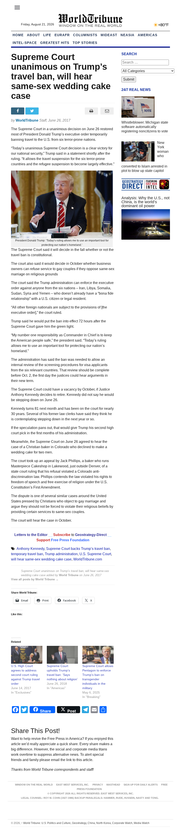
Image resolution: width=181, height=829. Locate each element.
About (33, 35)
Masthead (113, 784)
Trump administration (61, 554)
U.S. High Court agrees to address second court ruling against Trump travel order (25, 674)
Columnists (85, 35)
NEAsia (127, 35)
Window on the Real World (34, 784)
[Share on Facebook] (18, 111)
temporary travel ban (27, 554)
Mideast (109, 35)
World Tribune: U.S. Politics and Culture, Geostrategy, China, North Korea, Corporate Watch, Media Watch (85, 823)
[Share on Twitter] (32, 111)
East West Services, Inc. (72, 784)
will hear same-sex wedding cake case (41, 559)
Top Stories (85, 43)
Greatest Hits (54, 43)
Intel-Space (25, 43)
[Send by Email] (107, 111)
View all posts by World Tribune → (34, 579)
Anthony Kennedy (30, 549)
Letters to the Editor (30, 535)
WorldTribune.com (87, 559)
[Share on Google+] (47, 111)
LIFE (47, 35)
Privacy (97, 784)
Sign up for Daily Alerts (141, 784)
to (72, 535)
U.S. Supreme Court (95, 554)
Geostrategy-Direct (90, 535)
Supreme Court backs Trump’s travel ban (78, 549)
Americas (147, 35)
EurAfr (62, 35)
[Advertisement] (145, 276)
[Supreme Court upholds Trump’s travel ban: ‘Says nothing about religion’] (62, 655)
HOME (18, 35)
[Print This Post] (91, 111)
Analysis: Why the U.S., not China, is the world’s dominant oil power (145, 202)
